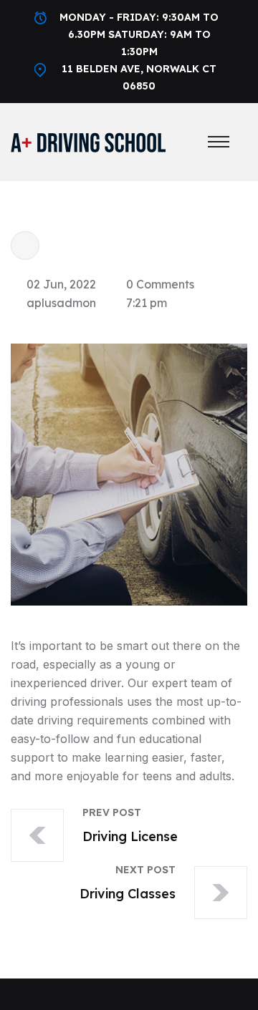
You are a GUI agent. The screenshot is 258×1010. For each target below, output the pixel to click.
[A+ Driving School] (88, 141)
